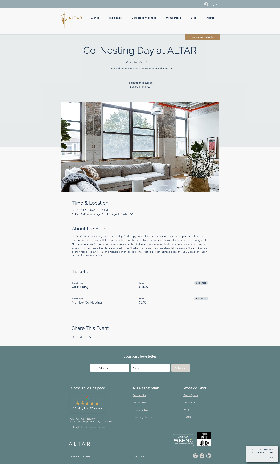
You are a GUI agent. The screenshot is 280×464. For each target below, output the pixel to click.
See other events (140, 86)
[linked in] (208, 455)
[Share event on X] (81, 337)
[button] (95, 18)
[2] (201, 455)
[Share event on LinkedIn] (89, 337)
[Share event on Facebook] (73, 337)
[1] (195, 455)
